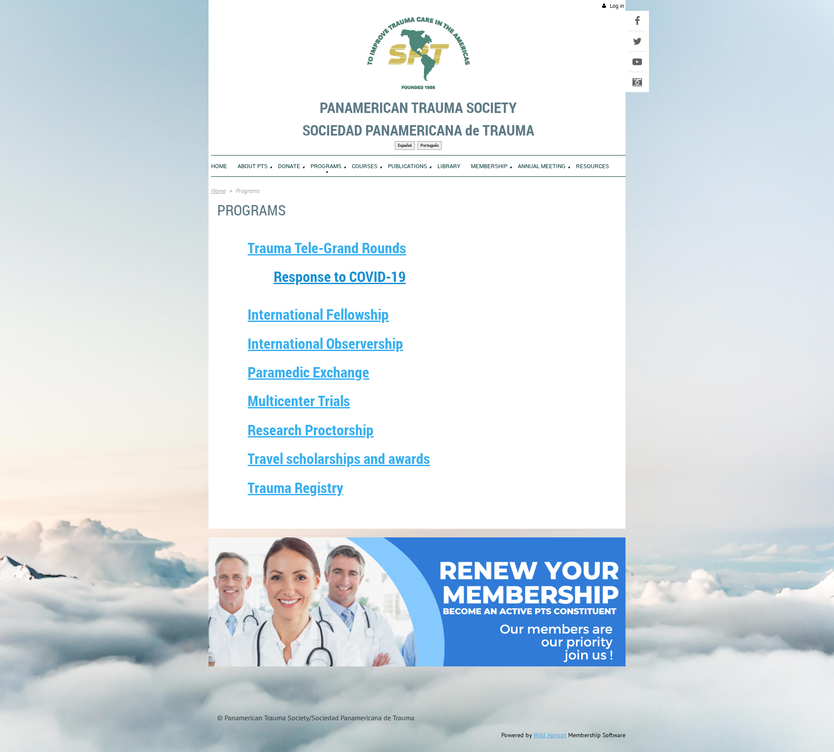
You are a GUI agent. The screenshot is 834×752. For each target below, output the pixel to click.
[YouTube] (637, 62)
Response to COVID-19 (340, 276)
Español (405, 145)
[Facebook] (637, 21)
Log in (617, 6)
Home (218, 191)
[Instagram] (637, 82)
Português (429, 145)
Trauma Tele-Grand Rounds (327, 248)
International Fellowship (318, 314)
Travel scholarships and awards (339, 458)
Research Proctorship (311, 430)
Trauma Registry (295, 487)
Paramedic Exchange (308, 372)
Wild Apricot (549, 735)
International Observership (325, 343)
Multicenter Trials (299, 401)
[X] (637, 41)
